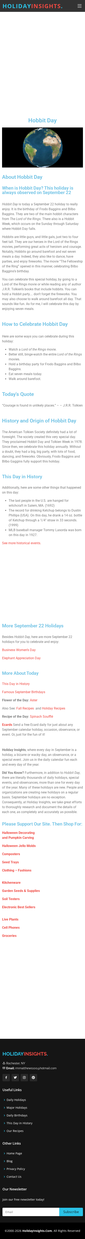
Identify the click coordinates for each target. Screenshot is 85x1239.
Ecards (7, 725)
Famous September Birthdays (23, 692)
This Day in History (16, 684)
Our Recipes (15, 1131)
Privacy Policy (16, 1168)
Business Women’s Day (19, 650)
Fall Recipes (25, 708)
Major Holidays (17, 1107)
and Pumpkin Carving (18, 838)
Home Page (14, 1153)
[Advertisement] (42, 61)
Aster (33, 700)
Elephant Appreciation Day (21, 658)
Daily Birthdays (17, 1115)
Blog (10, 1161)
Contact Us (14, 1176)
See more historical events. (21, 543)
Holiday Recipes (53, 708)
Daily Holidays (16, 1099)
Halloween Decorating (18, 833)
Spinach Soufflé (41, 716)
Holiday (32, 6)
